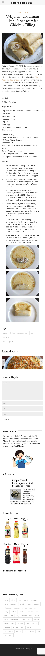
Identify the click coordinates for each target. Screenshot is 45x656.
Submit (6, 419)
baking (13, 600)
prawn (6, 623)
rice (12, 623)
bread (5, 333)
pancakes (6, 337)
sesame (7, 627)
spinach (29, 627)
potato (36, 620)
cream (24, 608)
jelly (17, 616)
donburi (13, 612)
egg (36, 612)
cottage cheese (22, 333)
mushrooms (14, 620)
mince (37, 616)
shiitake (15, 627)
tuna (38, 631)
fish (5, 616)
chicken (12, 333)
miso (6, 620)
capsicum (13, 604)
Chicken (25, 13)
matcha (24, 616)
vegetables (8, 635)
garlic (11, 616)
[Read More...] (18, 446)
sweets (18, 631)
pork (29, 620)
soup (22, 627)
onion (24, 620)
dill (32, 333)
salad (27, 623)
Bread (19, 13)
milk (30, 616)
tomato (31, 631)
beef (19, 600)
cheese (28, 604)
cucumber (32, 608)
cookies (17, 608)
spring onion (8, 631)
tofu (25, 631)
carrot (22, 604)
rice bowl (20, 623)
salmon (34, 623)
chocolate (8, 608)
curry (6, 612)
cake (6, 604)
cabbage (33, 600)
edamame (29, 612)
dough (21, 612)
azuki (6, 600)
